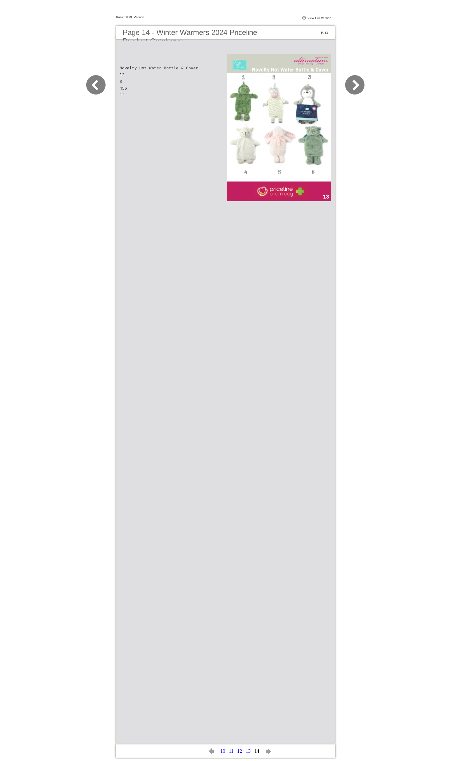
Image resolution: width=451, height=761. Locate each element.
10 (222, 751)
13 (248, 751)
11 (231, 751)
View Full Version (319, 18)
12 (239, 751)
